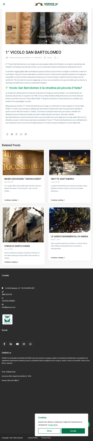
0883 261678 (7, 294)
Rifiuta (49, 431)
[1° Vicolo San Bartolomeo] (46, 28)
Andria (49, 58)
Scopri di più (53, 425)
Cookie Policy (32, 438)
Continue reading (10, 200)
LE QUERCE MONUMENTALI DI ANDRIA (69, 236)
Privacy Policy (46, 438)
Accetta (73, 431)
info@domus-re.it (8, 307)
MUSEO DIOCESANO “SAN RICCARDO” (23, 179)
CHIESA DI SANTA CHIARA (17, 246)
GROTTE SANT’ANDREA (62, 179)
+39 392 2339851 (8, 301)
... (10, 191)
